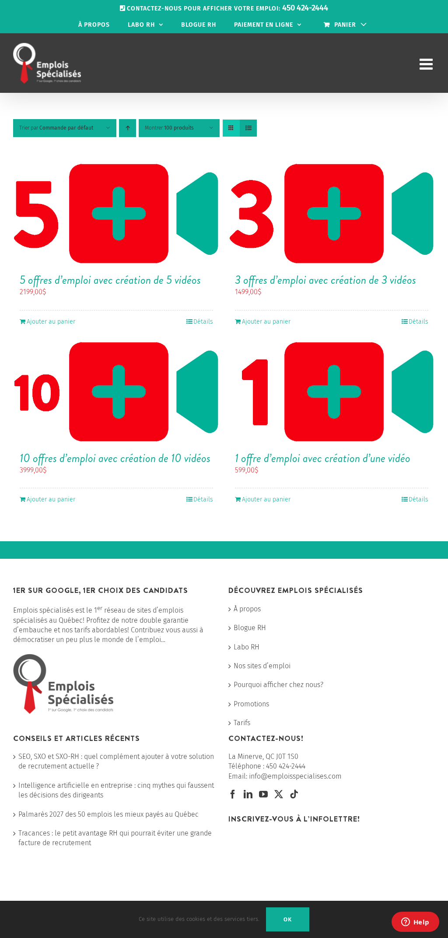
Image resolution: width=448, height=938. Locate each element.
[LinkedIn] (248, 794)
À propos (247, 609)
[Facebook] (232, 794)
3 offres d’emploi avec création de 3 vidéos (325, 280)
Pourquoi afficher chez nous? (278, 685)
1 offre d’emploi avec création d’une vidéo (322, 458)
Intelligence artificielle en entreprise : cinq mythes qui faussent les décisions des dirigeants (116, 790)
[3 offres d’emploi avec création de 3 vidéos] (331, 214)
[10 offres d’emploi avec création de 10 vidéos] (116, 392)
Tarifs (242, 723)
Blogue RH (250, 628)
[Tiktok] (294, 794)
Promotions (251, 704)
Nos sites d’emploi (262, 666)
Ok (288, 919)
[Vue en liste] (248, 128)
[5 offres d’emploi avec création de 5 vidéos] (116, 214)
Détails (203, 321)
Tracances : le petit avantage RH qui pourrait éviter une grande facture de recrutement (115, 838)
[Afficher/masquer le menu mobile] (427, 63)
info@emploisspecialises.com (295, 776)
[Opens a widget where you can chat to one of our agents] (415, 923)
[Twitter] (278, 794)
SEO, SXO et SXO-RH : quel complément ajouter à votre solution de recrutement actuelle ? (116, 761)
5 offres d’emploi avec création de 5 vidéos (110, 280)
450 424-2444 (285, 766)
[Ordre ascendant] (127, 128)
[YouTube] (263, 794)
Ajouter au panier (51, 321)
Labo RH (246, 647)
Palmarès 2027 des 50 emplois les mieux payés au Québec (108, 814)
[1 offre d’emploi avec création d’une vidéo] (331, 392)
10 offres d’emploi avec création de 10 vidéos (115, 458)
